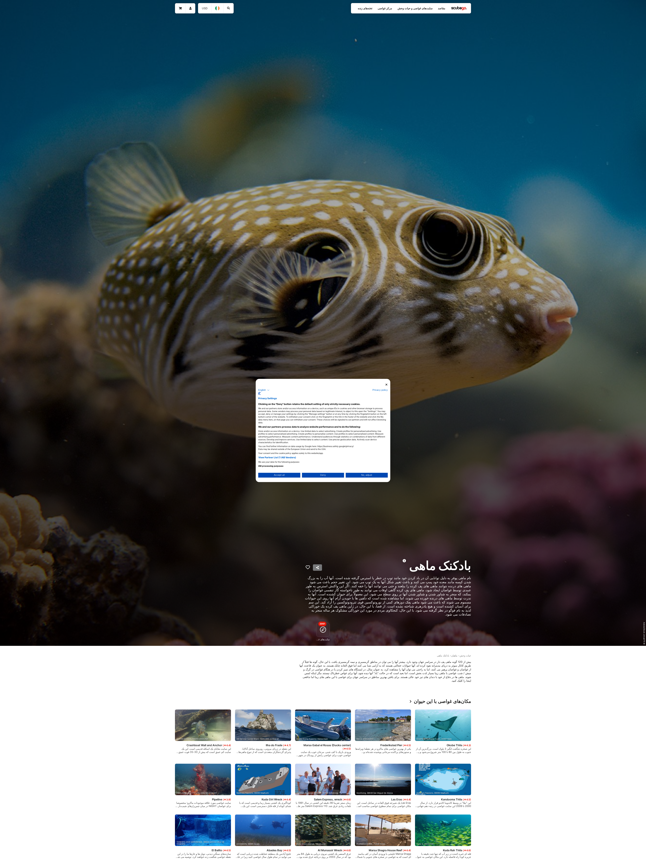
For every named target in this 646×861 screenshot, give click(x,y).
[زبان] (217, 8)
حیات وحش (465, 655)
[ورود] (190, 8)
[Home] (459, 8)
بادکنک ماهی (443, 655)
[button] (264, 390)
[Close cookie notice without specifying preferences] (386, 384)
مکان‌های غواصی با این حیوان (442, 701)
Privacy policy (380, 390)
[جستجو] (229, 8)
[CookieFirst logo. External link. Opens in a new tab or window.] (259, 393)
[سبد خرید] (180, 8)
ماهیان (454, 655)
